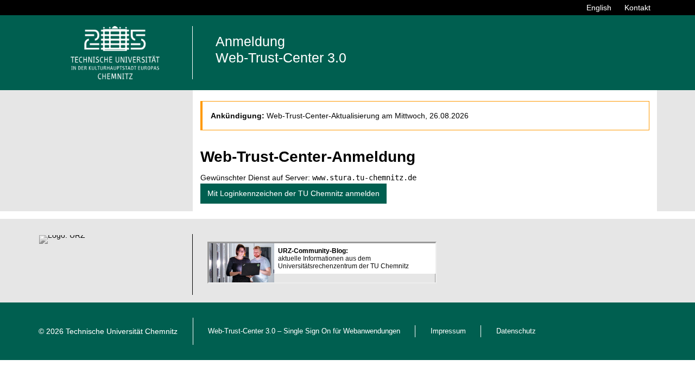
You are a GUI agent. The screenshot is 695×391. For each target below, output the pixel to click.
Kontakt (637, 7)
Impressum (448, 331)
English (598, 7)
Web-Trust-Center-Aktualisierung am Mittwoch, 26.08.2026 (368, 115)
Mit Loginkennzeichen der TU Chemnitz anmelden (293, 193)
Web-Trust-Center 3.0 (241, 331)
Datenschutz (516, 331)
